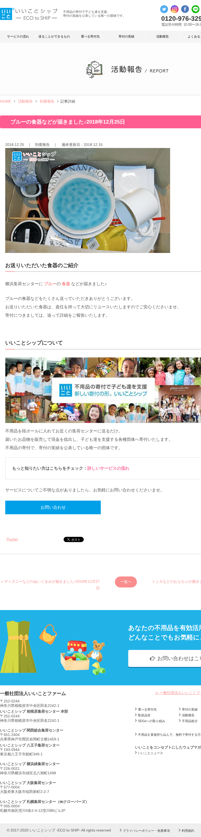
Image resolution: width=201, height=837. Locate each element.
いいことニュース (150, 753)
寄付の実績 (126, 36)
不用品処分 (190, 721)
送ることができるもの (54, 36)
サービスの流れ (18, 36)
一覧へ (125, 582)
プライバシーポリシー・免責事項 (146, 831)
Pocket (12, 539)
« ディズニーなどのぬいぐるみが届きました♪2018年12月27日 (50, 583)
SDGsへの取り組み (151, 721)
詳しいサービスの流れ (108, 468)
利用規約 (188, 831)
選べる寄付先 (90, 36)
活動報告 (162, 36)
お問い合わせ (53, 507)
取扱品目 (144, 715)
